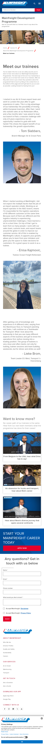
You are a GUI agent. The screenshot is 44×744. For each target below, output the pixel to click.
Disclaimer (24, 609)
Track (38, 10)
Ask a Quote (7, 686)
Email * (5, 579)
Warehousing (7, 669)
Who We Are (7, 642)
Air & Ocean (7, 666)
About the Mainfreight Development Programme (18, 51)
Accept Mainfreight (17, 609)
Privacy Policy (26, 613)
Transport (6, 673)
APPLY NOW (22, 548)
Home (5, 48)
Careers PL (13, 48)
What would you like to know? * (13, 597)
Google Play (7, 699)
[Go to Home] (17, 633)
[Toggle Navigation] (39, 3)
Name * (5, 570)
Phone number (8, 588)
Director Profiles (8, 646)
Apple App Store (8, 696)
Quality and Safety (9, 649)
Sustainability (7, 652)
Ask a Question (8, 682)
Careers (5, 656)
